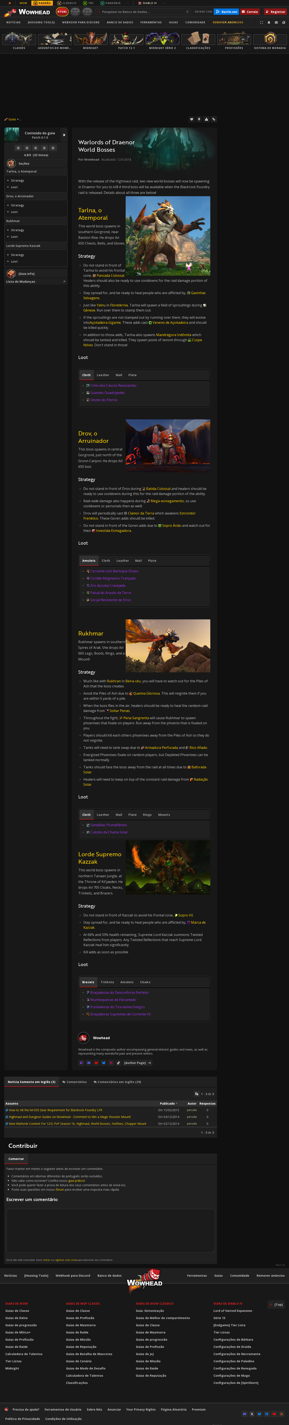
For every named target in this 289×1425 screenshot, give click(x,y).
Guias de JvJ (145, 1354)
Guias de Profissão (19, 1339)
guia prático (76, 1181)
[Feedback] (276, 22)
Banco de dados (120, 22)
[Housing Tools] (36, 1275)
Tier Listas (13, 1361)
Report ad (280, 1265)
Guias (173, 22)
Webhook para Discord (81, 22)
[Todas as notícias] (9, 3)
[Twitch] (81, 1063)
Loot (14, 187)
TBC (91, 3)
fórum (60, 1189)
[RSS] (281, 1414)
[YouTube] (96, 1063)
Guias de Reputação (81, 1347)
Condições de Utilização (63, 1419)
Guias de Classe (17, 1311)
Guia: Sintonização (150, 1311)
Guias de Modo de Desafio (86, 1368)
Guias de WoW (16, 1303)
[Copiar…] (197, 1094)
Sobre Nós (94, 1409)
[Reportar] (206, 119)
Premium (199, 1409)
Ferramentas (197, 1275)
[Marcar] (199, 119)
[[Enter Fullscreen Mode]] (261, 22)
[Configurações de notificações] (269, 22)
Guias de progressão (21, 1325)
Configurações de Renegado (235, 1368)
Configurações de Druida (232, 1347)
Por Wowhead (88, 159)
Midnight (12, 1368)
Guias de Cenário (79, 1361)
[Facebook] (267, 1414)
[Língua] (284, 22)
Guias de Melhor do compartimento (163, 1318)
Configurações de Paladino (233, 1361)
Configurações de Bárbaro (233, 1339)
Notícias (13, 22)
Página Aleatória (174, 1409)
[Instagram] (111, 1063)
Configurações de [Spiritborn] (235, 1383)
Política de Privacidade (22, 1419)
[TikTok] (118, 1063)
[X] (252, 1414)
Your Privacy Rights (141, 1409)
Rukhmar (13, 221)
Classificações (77, 1383)
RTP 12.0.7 (87, 11)
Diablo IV (150, 3)
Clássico (69, 3)
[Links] (214, 119)
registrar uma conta (66, 1259)
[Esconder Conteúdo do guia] (64, 135)
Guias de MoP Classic (83, 1303)
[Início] (28, 11)
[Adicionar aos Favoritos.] (192, 119)
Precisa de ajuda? (26, 1409)
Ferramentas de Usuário (63, 1409)
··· (127, 3)
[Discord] (89, 1063)
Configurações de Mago (231, 1376)
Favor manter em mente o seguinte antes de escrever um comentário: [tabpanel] (66, 1214)
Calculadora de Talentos (24, 1354)
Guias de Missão (78, 1339)
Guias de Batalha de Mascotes (89, 1354)
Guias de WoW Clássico (154, 1303)
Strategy (17, 180)
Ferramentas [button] (151, 22)
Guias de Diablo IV (227, 1303)
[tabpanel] (144, 392)
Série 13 (219, 1318)
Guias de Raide (16, 1347)
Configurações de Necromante (236, 1354)
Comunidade (195, 22)
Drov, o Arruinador (20, 196)
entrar (46, 1259)
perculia (192, 1110)
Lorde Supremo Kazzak (23, 246)
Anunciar (114, 1409)
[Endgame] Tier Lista (229, 1325)
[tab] (86, 375)
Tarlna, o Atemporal (21, 171)
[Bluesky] (103, 1063)
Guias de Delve (16, 1318)
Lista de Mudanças (20, 281)
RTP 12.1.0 (75, 11)
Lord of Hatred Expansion (232, 1311)
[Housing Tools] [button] (41, 22)
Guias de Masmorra (81, 1325)
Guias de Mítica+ (18, 1332)
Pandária (113, 3)
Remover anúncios (228, 22)
